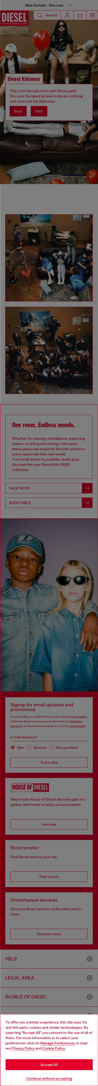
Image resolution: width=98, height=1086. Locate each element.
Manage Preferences (57, 1043)
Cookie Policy (53, 1048)
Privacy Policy (23, 1048)
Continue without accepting (49, 1078)
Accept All (49, 1065)
